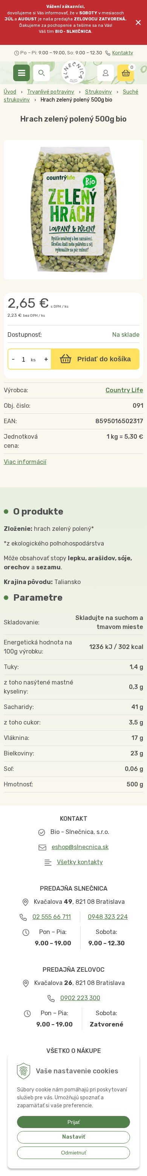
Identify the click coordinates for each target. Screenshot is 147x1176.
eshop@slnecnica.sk (80, 847)
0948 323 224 (108, 916)
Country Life (124, 390)
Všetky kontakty (80, 862)
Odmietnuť (73, 1153)
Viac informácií (25, 461)
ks (33, 359)
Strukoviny (98, 92)
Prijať (73, 1122)
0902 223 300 (80, 998)
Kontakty (122, 52)
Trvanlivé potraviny (50, 92)
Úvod (10, 92)
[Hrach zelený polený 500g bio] (73, 209)
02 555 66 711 (51, 916)
